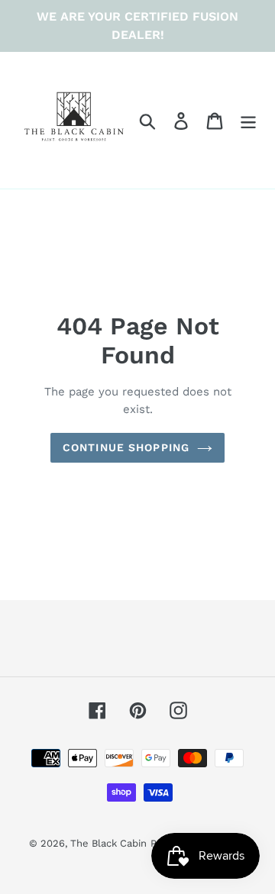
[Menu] (248, 120)
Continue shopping (126, 447)
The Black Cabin (108, 843)
